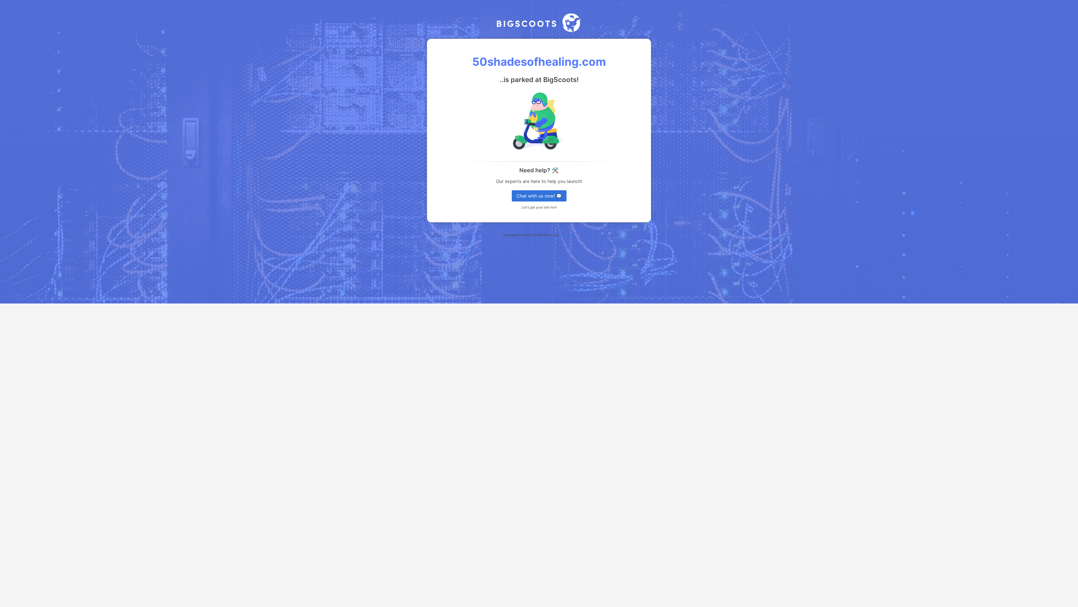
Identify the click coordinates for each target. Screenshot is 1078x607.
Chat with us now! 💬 (539, 196)
